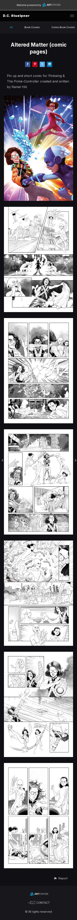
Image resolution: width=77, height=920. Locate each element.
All (11, 27)
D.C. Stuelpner (16, 16)
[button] (60, 878)
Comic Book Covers (63, 27)
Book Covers (32, 27)
